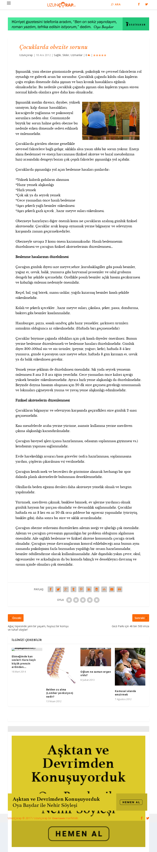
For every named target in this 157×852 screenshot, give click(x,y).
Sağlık (57, 55)
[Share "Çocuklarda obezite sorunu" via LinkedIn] (89, 589)
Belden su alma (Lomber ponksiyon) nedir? (59, 693)
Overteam (58, 818)
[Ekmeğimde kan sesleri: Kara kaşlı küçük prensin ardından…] (27, 649)
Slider (65, 55)
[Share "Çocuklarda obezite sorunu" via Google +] (66, 589)
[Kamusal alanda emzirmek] (130, 667)
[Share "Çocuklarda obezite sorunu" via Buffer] (96, 589)
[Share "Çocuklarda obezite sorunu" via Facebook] (50, 589)
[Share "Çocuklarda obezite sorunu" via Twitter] (58, 589)
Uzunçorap (26, 55)
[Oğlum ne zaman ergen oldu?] (95, 657)
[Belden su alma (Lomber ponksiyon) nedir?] (61, 666)
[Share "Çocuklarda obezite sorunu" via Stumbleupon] (104, 589)
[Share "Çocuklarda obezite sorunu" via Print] (119, 589)
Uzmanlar (77, 55)
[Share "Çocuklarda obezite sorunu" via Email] (112, 589)
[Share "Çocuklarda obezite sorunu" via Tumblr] (73, 589)
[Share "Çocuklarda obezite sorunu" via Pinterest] (81, 589)
